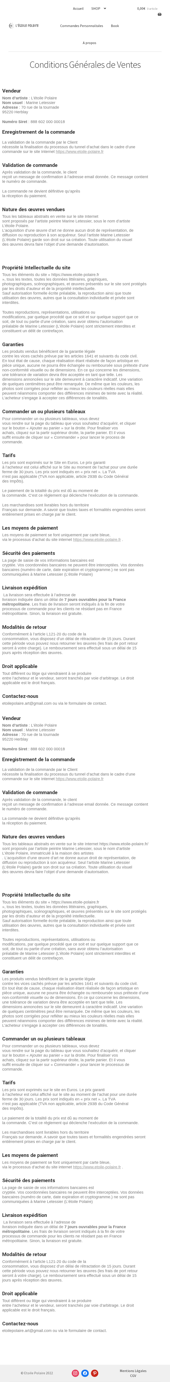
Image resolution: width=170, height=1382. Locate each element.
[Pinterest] (95, 1373)
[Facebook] (85, 1373)
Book (115, 25)
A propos (89, 43)
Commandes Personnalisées (81, 25)
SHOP (95, 8)
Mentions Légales (133, 1370)
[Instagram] (75, 1373)
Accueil (78, 8)
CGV (133, 1375)
